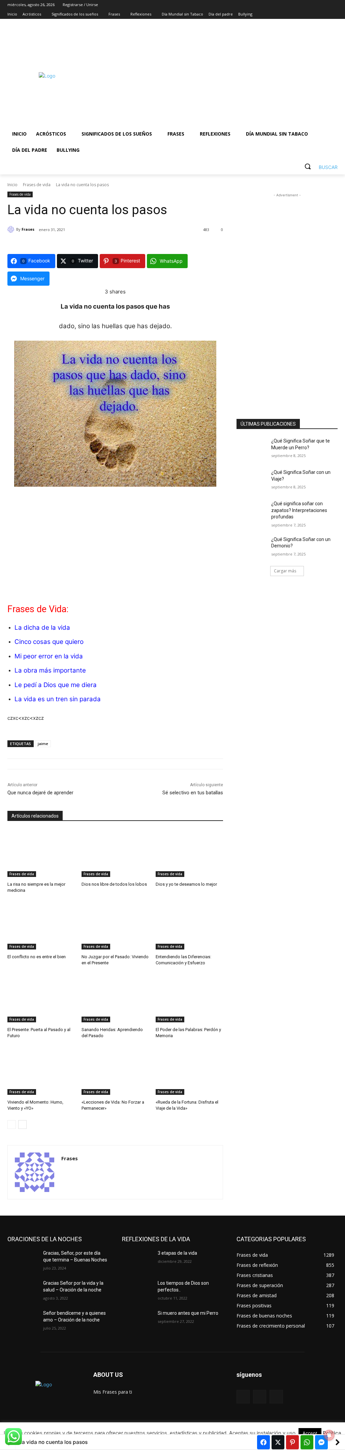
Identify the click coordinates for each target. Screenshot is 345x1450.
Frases (28, 229)
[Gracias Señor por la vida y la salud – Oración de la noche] (22, 1290)
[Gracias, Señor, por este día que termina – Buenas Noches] (22, 1260)
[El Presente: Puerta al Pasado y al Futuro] (41, 998)
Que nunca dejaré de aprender (40, 793)
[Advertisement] (212, 75)
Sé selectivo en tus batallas (192, 793)
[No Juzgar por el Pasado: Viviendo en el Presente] (115, 925)
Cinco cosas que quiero (49, 642)
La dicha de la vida (42, 627)
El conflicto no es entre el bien (36, 956)
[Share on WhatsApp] (307, 1442)
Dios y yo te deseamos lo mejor (186, 884)
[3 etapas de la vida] (137, 1260)
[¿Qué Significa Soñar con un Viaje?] (252, 479)
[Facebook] (296, 14)
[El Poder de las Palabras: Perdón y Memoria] (189, 998)
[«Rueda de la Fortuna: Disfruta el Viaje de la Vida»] (189, 1071)
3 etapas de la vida (177, 1253)
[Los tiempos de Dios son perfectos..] (137, 1290)
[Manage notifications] (329, 1435)
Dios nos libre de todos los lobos (114, 884)
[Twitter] (315, 14)
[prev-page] (11, 1124)
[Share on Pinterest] (292, 1442)
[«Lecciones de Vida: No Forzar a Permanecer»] (115, 1071)
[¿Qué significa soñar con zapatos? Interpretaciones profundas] (252, 511)
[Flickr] (259, 1396)
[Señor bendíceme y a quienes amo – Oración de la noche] (22, 1320)
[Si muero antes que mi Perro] (137, 1320)
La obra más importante (50, 670)
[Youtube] (334, 14)
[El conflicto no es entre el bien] (41, 925)
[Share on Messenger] (321, 1442)
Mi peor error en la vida (48, 656)
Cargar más (285, 571)
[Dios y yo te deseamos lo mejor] (189, 853)
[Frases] (11, 229)
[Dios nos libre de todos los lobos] (115, 853)
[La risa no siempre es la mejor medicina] (41, 853)
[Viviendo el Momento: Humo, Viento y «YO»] (41, 1071)
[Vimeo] (324, 14)
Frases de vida (37, 185)
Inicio (12, 185)
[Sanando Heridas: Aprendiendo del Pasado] (115, 998)
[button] (319, 166)
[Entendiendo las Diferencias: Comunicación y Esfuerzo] (189, 925)
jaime (43, 743)
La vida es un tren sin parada (57, 699)
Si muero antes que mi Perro (188, 1313)
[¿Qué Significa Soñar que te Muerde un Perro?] (252, 448)
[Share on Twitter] (278, 1442)
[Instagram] (306, 14)
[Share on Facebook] (263, 1442)
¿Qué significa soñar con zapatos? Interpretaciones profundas (299, 510)
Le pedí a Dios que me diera (55, 685)
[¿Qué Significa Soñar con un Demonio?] (252, 547)
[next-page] (22, 1124)
